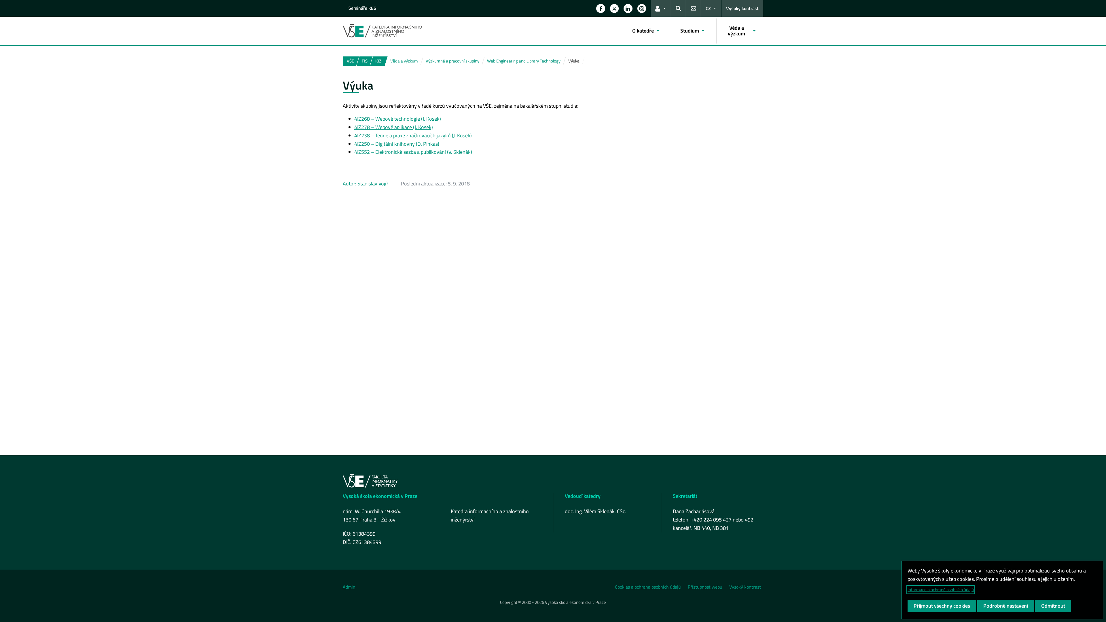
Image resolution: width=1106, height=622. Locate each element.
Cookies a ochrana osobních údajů (648, 586)
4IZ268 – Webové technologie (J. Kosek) (397, 119)
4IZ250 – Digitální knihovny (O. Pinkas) (396, 144)
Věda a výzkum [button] (736, 30)
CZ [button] (708, 8)
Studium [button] (689, 31)
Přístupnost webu (705, 586)
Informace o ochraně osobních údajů (941, 589)
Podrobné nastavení (1005, 606)
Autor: (350, 183)
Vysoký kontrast (742, 8)
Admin (349, 586)
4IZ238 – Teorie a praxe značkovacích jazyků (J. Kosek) (413, 135)
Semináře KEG (362, 8)
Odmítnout (1053, 606)
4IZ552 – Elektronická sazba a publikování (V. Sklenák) (413, 152)
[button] (600, 8)
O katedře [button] (643, 31)
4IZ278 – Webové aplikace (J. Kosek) (393, 127)
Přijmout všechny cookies (942, 606)
